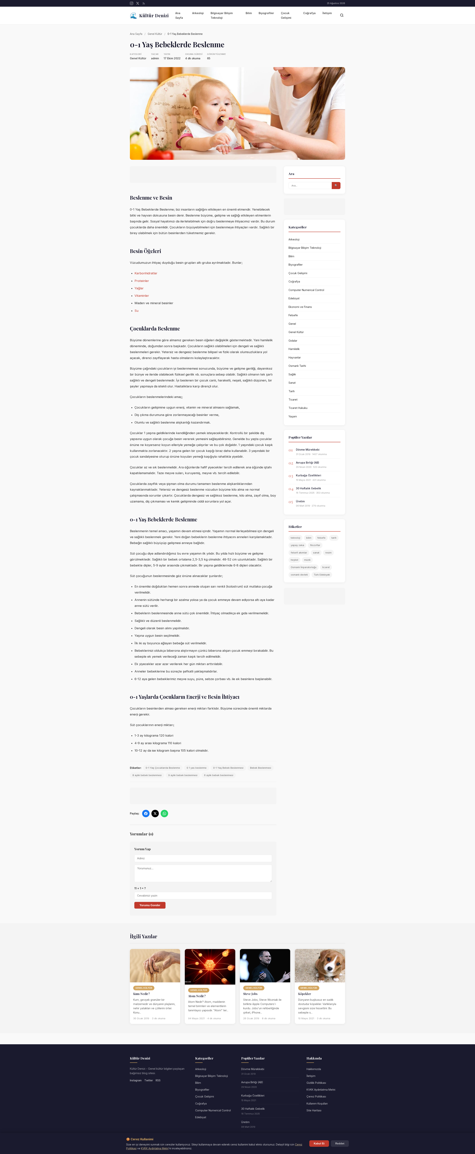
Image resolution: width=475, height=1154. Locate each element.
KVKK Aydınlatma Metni (321, 1089)
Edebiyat (294, 298)
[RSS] (143, 3)
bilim (308, 537)
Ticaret (293, 399)
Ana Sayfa (179, 15)
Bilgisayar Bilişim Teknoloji (222, 15)
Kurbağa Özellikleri (308, 475)
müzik (307, 559)
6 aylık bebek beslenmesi (218, 775)
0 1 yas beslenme (197, 767)
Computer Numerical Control (306, 290)
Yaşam (293, 416)
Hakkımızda (314, 1069)
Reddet (339, 1143)
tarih (333, 537)
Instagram (136, 1080)
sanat (316, 552)
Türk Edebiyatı (322, 574)
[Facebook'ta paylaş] (146, 813)
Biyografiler (266, 13)
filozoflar (315, 545)
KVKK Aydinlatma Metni (154, 1148)
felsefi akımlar (299, 552)
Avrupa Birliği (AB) (307, 462)
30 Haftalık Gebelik (308, 488)
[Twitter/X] (137, 3)
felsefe (321, 537)
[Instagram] (131, 3)
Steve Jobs (250, 994)
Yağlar (139, 288)
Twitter (148, 1080)
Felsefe (293, 315)
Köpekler (304, 994)
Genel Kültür (155, 33)
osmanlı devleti (299, 574)
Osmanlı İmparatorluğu (303, 567)
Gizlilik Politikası (316, 1082)
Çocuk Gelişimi (286, 15)
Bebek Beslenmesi (260, 767)
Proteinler (142, 281)
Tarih (292, 391)
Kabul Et (319, 1143)
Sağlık (292, 374)
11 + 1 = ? (140, 888)
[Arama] (341, 15)
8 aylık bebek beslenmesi (147, 775)
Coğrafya (309, 13)
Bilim (249, 13)
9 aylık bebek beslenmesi (182, 775)
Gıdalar (293, 340)
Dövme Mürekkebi (308, 449)
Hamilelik (294, 349)
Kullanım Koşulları (317, 1103)
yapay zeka (297, 545)
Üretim (300, 501)
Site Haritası (314, 1110)
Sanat (292, 382)
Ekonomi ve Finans (300, 306)
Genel (292, 323)
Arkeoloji (198, 13)
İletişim (327, 13)
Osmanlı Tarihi (297, 365)
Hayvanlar (295, 357)
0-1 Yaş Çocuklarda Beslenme (163, 767)
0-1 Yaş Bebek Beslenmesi (228, 767)
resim (328, 552)
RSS (158, 1080)
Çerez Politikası (316, 1096)
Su (136, 311)
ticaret (326, 567)
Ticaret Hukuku (298, 407)
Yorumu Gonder (150, 905)
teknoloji (295, 537)
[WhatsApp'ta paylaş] (164, 813)
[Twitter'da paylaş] (155, 813)
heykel (294, 559)
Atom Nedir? (197, 996)
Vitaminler (142, 295)
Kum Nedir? (141, 994)
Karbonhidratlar (146, 273)
